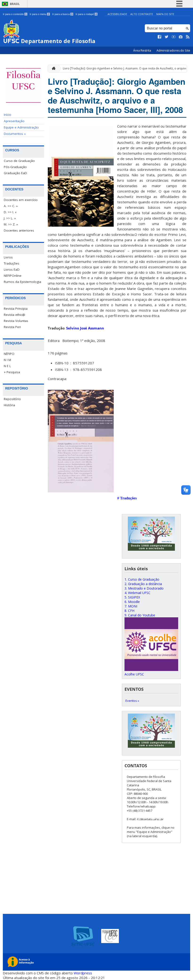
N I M (7, 360)
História (9, 405)
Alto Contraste (141, 14)
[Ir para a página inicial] (52, 68)
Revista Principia (16, 308)
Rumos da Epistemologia (22, 282)
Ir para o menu (39, 14)
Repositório (12, 399)
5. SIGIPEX (132, 597)
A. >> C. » (11, 206)
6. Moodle (132, 601)
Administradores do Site (173, 50)
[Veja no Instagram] (181, 37)
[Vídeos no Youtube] (174, 37)
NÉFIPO (9, 354)
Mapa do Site (165, 14)
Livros (8, 257)
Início (7, 114)
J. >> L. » (10, 218)
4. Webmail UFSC (137, 592)
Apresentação (14, 121)
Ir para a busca (62, 14)
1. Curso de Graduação (142, 579)
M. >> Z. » (11, 224)
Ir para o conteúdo (15, 14)
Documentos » (15, 134)
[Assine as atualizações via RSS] (188, 37)
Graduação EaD (15, 173)
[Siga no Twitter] (167, 37)
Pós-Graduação (15, 167)
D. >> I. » (10, 212)
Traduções (11, 263)
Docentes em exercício (21, 200)
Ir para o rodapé (86, 14)
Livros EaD (12, 269)
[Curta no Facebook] (159, 37)
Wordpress (83, 973)
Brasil (15, 4)
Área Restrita (142, 50)
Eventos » (132, 701)
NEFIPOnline (12, 275)
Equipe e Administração (21, 127)
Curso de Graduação (19, 161)
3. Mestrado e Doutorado (144, 588)
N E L (7, 366)
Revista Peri (12, 327)
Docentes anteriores (19, 230)
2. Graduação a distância (143, 584)
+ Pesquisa (12, 372)
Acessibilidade (117, 14)
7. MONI (131, 606)
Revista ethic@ (14, 315)
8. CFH (129, 610)
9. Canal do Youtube (140, 615)
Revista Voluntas (16, 321)
